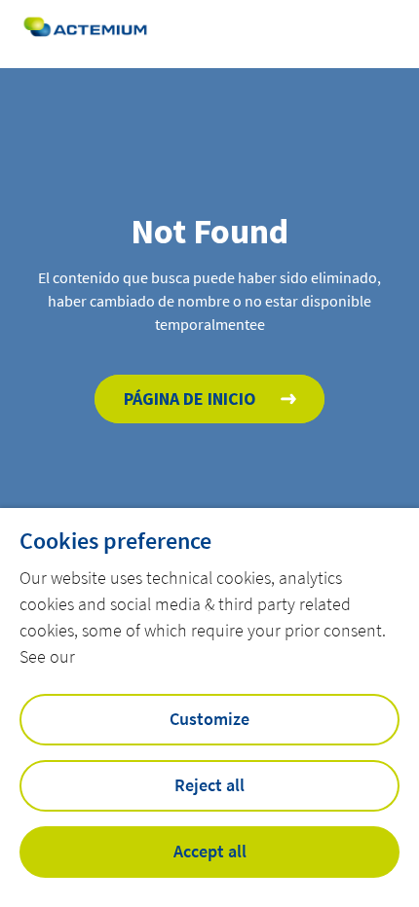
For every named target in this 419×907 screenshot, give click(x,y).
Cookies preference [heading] (115, 541)
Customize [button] (209, 718)
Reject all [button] (209, 785)
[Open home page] (85, 33)
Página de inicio (190, 398)
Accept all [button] (210, 851)
